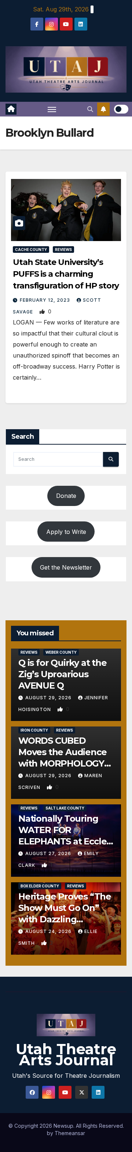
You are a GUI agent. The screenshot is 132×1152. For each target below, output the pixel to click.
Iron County (34, 730)
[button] (90, 109)
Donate (66, 495)
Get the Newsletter (66, 567)
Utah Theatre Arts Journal (66, 1054)
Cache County (31, 249)
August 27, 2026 (49, 853)
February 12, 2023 (46, 300)
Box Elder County (40, 886)
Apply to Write (66, 531)
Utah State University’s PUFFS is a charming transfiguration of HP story (66, 274)
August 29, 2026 (49, 697)
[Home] (11, 109)
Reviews (63, 249)
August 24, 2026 (49, 931)
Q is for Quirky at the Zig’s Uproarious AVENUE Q (62, 674)
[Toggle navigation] (52, 109)
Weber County (61, 652)
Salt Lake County (64, 808)
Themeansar (70, 1133)
